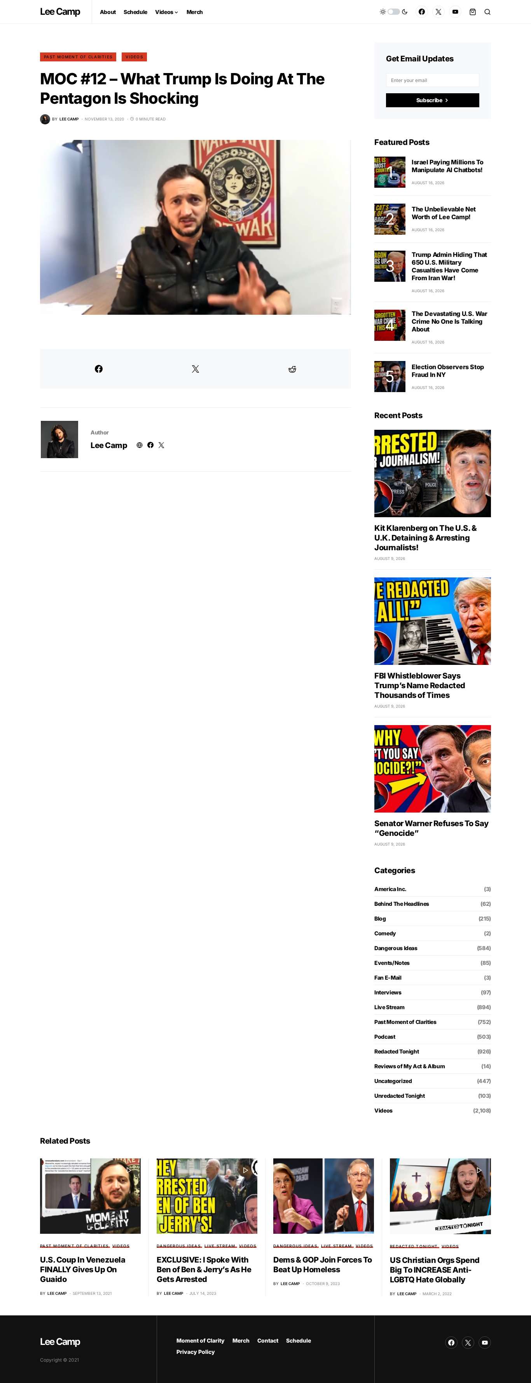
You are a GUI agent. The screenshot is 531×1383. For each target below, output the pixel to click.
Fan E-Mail (388, 977)
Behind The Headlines (401, 903)
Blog (380, 918)
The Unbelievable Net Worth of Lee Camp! (444, 213)
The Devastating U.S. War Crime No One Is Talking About (449, 321)
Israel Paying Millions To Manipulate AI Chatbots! (448, 166)
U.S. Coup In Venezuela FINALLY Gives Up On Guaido (82, 1269)
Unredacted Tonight (399, 1095)
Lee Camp (60, 11)
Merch (241, 1340)
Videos (134, 56)
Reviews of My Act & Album (409, 1066)
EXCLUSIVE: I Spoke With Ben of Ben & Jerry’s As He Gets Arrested (204, 1269)
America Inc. (390, 889)
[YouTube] (455, 11)
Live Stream (389, 1007)
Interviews (388, 992)
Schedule (298, 1340)
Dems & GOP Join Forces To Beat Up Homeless (322, 1264)
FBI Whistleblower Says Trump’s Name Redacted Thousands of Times (419, 685)
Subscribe (429, 100)
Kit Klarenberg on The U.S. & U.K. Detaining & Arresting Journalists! (425, 537)
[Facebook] (422, 11)
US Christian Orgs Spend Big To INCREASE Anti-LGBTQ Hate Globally (435, 1270)
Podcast (384, 1036)
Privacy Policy (195, 1351)
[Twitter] (438, 11)
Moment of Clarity (200, 1340)
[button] (394, 11)
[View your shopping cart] (472, 11)
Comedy (385, 933)
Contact (267, 1340)
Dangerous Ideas (395, 948)
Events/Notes (392, 962)
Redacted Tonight (396, 1051)
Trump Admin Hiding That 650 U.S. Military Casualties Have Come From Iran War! (449, 266)
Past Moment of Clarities (78, 56)
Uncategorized (393, 1081)
